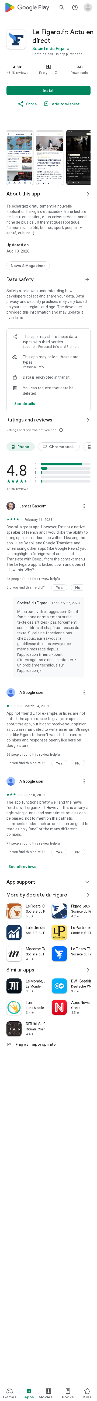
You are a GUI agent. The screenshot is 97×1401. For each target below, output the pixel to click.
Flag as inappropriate (31, 1044)
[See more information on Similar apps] (87, 969)
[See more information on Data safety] (87, 279)
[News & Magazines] (28, 266)
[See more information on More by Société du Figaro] (87, 894)
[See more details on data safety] (24, 403)
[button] (56, 73)
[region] (48, 70)
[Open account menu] (87, 7)
